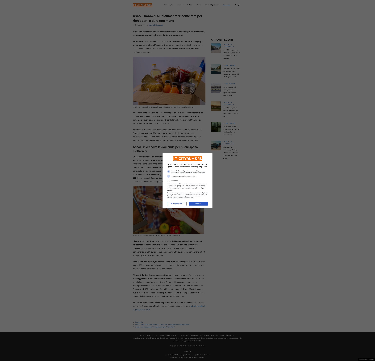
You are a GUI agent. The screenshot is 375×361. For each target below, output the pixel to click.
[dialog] (187, 180)
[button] (187, 180)
